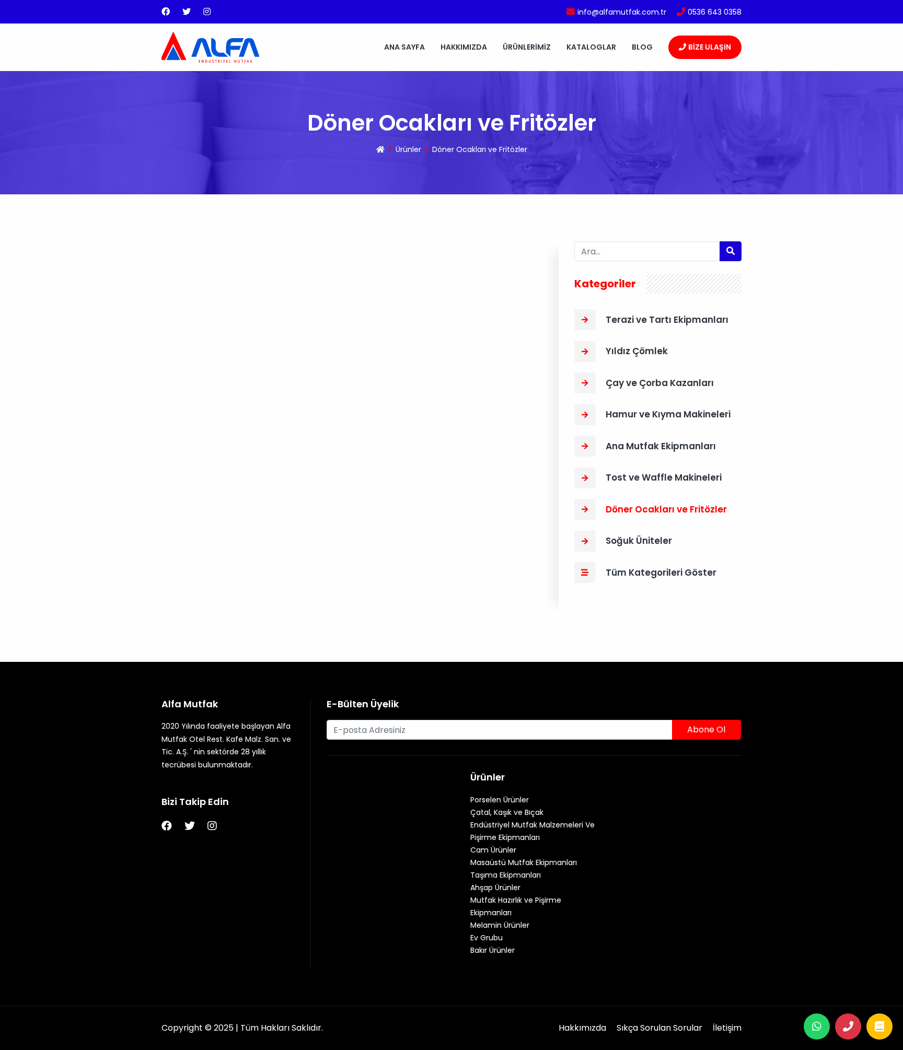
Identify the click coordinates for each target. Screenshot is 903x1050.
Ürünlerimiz (527, 47)
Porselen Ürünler (499, 800)
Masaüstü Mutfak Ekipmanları (523, 862)
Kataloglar (591, 47)
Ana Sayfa (404, 47)
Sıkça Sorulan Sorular (659, 1028)
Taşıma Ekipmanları (505, 875)
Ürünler (408, 149)
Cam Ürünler (493, 850)
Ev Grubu (486, 937)
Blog (642, 47)
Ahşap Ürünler (495, 887)
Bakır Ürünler (492, 950)
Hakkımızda (464, 47)
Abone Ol (706, 730)
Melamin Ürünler (499, 925)
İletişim (727, 1028)
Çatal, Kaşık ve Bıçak (506, 812)
